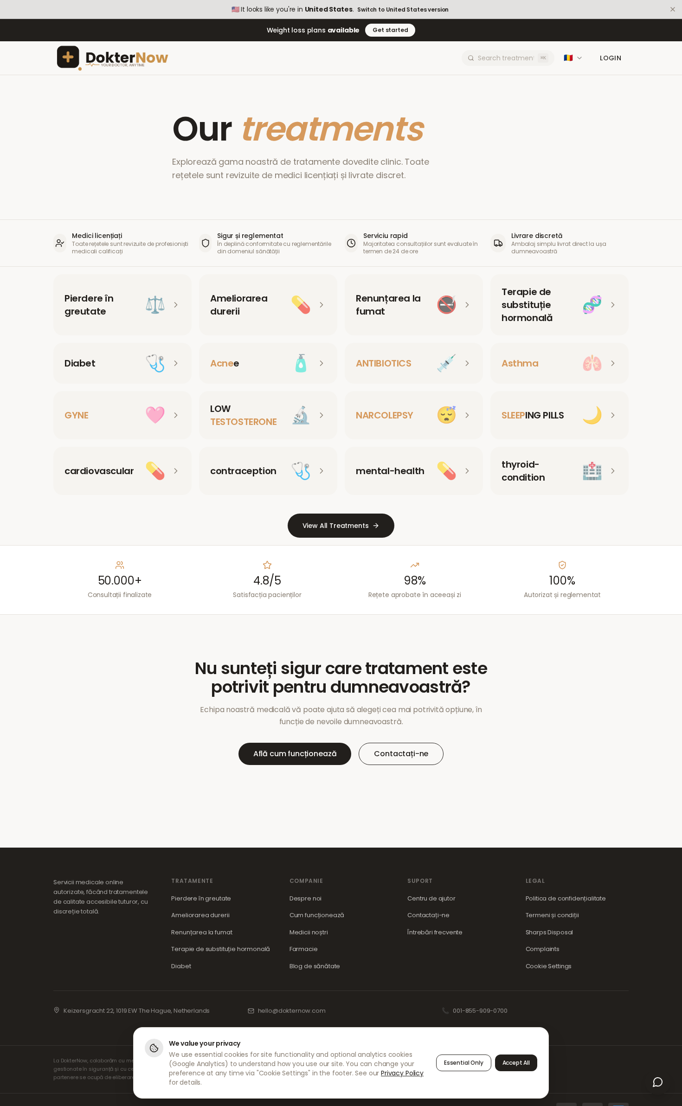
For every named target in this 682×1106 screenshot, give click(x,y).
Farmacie (304, 949)
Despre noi (306, 898)
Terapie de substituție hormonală (220, 949)
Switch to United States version (403, 9)
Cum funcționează (317, 915)
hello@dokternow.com (292, 1010)
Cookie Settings (549, 966)
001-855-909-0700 (480, 1010)
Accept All (516, 1063)
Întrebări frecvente (435, 932)
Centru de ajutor (431, 898)
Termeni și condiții (552, 915)
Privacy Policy (402, 1073)
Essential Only (463, 1063)
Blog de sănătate (315, 966)
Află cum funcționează (295, 753)
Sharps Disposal (549, 932)
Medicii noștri (309, 932)
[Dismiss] (672, 9)
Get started (390, 30)
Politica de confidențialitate (566, 898)
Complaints (543, 949)
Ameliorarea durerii (200, 915)
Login (610, 58)
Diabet (181, 966)
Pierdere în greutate (201, 898)
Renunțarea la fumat (201, 932)
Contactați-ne (401, 753)
